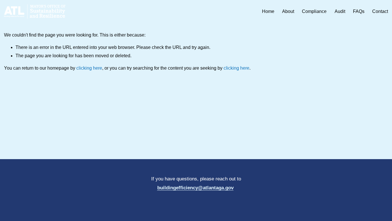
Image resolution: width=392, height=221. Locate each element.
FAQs (358, 11)
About (288, 11)
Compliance (314, 11)
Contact (380, 11)
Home (268, 11)
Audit (340, 11)
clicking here (89, 68)
